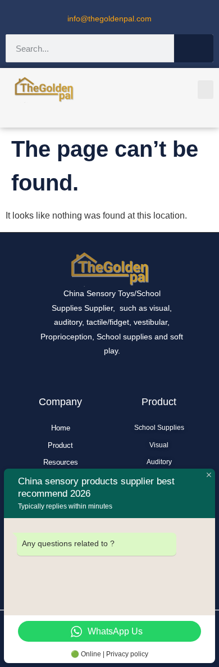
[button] (205, 89)
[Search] (193, 48)
